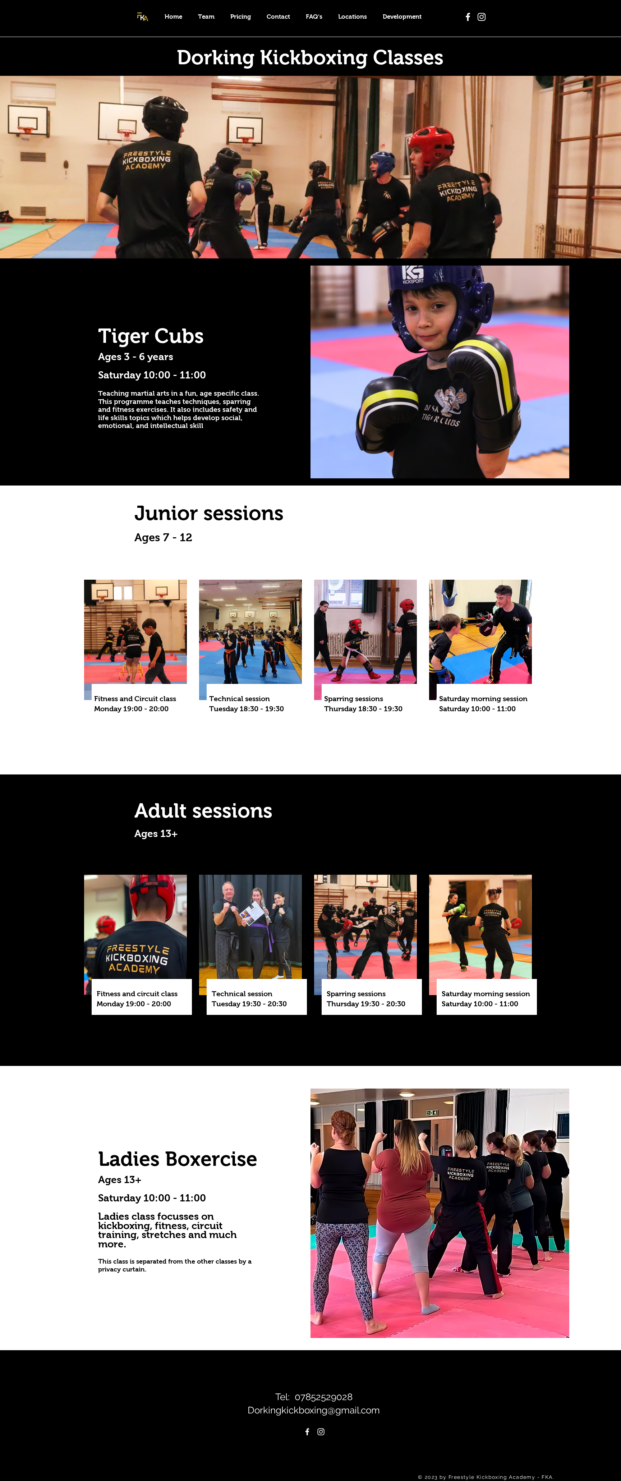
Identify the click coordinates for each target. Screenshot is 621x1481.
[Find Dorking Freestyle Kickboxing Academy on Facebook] (468, 17)
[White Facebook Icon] (307, 1431)
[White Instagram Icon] (321, 1431)
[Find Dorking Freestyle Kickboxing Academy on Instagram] (481, 17)
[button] (352, 16)
